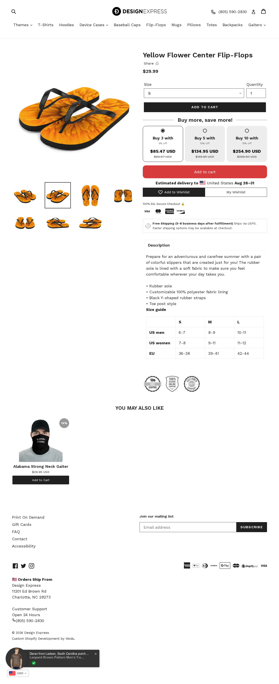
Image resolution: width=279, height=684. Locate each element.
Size (147, 84)
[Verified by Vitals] (34, 663)
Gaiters (255, 24)
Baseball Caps (127, 24)
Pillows (194, 24)
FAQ (16, 531)
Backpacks (233, 24)
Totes (211, 24)
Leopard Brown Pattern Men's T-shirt (57, 657)
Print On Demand (28, 517)
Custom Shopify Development (36, 639)
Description (159, 245)
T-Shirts (45, 24)
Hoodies (66, 24)
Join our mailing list (157, 516)
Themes (21, 24)
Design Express (36, 633)
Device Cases (93, 24)
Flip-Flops (156, 24)
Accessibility (24, 546)
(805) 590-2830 (30, 620)
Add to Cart (40, 480)
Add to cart (205, 172)
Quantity (254, 84)
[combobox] (18, 673)
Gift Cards (21, 524)
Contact (19, 539)
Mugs (177, 24)
